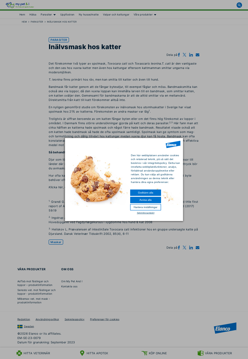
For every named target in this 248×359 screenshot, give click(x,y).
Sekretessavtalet (145, 213)
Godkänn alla (145, 192)
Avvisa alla (145, 199)
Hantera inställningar (145, 207)
